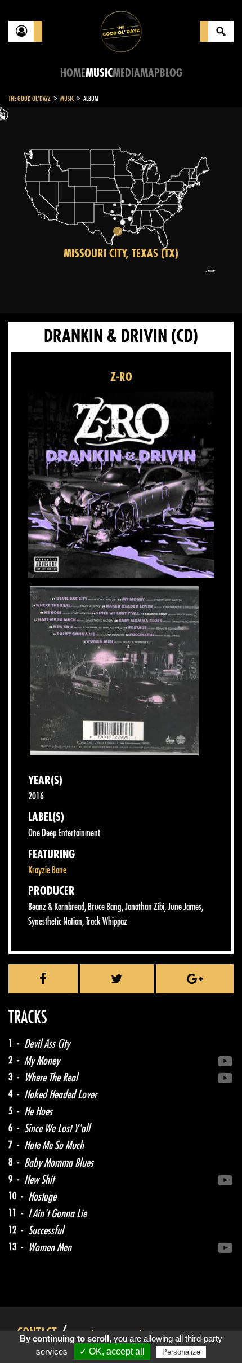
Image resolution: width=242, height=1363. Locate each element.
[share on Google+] (195, 978)
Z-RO (121, 377)
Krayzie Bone (47, 870)
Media (126, 73)
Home (73, 73)
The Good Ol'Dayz (29, 98)
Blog (171, 73)
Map (150, 73)
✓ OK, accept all (112, 1351)
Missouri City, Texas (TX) (121, 254)
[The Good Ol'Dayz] (121, 31)
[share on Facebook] (43, 978)
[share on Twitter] (117, 978)
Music (99, 73)
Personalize (181, 1352)
